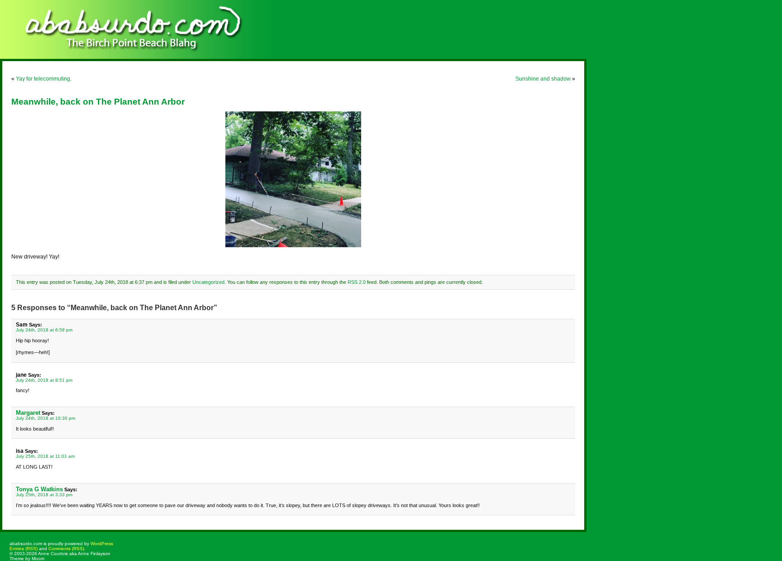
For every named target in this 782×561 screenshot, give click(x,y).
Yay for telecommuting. (44, 79)
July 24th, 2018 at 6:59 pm (44, 329)
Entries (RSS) (24, 548)
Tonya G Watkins (39, 489)
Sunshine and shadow (543, 79)
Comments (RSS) (66, 548)
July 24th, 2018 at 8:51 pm (44, 380)
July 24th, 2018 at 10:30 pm (45, 418)
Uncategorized (208, 282)
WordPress (102, 543)
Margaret (28, 412)
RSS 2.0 (357, 282)
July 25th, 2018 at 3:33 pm (44, 494)
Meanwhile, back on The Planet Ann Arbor (98, 101)
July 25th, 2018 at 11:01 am (45, 456)
